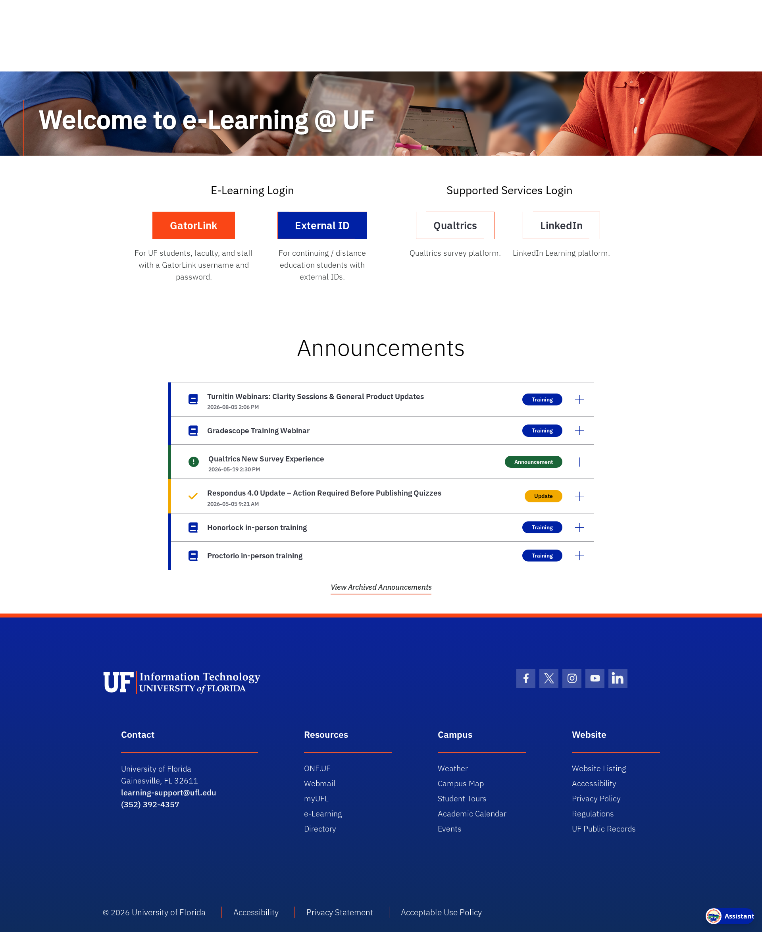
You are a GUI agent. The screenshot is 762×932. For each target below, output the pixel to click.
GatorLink (193, 225)
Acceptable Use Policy (441, 912)
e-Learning (323, 813)
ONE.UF (317, 768)
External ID (322, 225)
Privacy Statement (339, 912)
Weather (453, 768)
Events (450, 828)
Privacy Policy (596, 798)
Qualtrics (455, 225)
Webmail (319, 783)
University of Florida (169, 912)
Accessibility (594, 783)
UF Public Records (604, 828)
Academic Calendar (472, 813)
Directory (320, 828)
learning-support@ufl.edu (168, 792)
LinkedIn (561, 225)
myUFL (316, 798)
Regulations (593, 813)
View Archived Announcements (381, 587)
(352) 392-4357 (150, 804)
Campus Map (461, 783)
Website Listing (599, 768)
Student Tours (462, 798)
